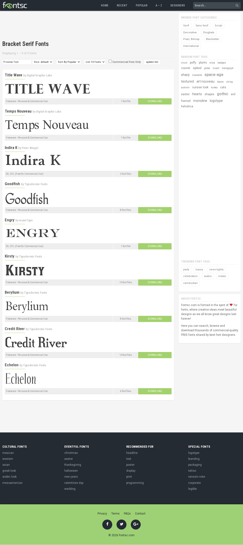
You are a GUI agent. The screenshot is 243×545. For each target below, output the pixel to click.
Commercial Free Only (126, 62)
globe (207, 68)
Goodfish (12, 183)
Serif (186, 25)
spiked (197, 68)
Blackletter (212, 39)
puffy (193, 62)
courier (185, 68)
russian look (200, 87)
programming (135, 483)
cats (223, 87)
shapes (209, 94)
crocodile (197, 75)
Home (104, 5)
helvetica (187, 106)
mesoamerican (12, 483)
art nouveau (205, 81)
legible (192, 488)
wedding (69, 488)
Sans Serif (202, 25)
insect (216, 68)
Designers (177, 5)
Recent (122, 5)
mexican (8, 453)
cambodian (190, 283)
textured (187, 81)
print (129, 476)
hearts (197, 94)
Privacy (102, 513)
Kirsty (9, 256)
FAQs (127, 513)
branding (194, 459)
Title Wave (13, 75)
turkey (214, 87)
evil (233, 94)
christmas (71, 453)
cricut (184, 62)
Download (155, 101)
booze (220, 81)
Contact (140, 513)
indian (222, 276)
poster (130, 464)
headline (132, 453)
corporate (194, 483)
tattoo (192, 470)
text (128, 459)
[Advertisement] (88, 26)
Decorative (190, 32)
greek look (9, 470)
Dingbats (208, 32)
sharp (185, 75)
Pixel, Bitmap (191, 39)
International (191, 46)
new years (71, 476)
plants (203, 62)
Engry (9, 220)
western (7, 459)
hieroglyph (228, 68)
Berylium (12, 292)
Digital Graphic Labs (39, 75)
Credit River (15, 328)
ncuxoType (26, 220)
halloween (71, 470)
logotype (216, 101)
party (186, 269)
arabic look (9, 476)
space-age (214, 74)
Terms (115, 513)
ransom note (196, 476)
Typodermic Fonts (35, 184)
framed (186, 101)
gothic (222, 93)
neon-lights (216, 269)
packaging (195, 464)
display (131, 470)
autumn (185, 87)
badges (222, 62)
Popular (141, 5)
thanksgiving (72, 464)
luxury (199, 269)
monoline (200, 101)
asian (6, 464)
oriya (212, 62)
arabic (208, 276)
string (229, 81)
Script (218, 25)
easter (185, 94)
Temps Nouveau (18, 111)
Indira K (11, 147)
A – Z (159, 5)
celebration (190, 276)
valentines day (74, 483)
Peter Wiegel (30, 148)
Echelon (12, 364)
